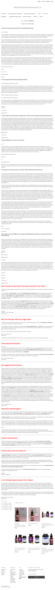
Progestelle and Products (29, 13)
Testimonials (45, 13)
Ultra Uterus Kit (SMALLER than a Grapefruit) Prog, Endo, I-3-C (20, 549)
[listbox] (22, 503)
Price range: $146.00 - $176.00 (6, 509)
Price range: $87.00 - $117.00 (6, 506)
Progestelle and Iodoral (33, 523)
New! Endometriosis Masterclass (15, 13)
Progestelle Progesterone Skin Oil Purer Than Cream (20, 526)
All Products (3, 13)
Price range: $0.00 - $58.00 (6, 503)
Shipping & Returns (27, 16)
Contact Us (35, 16)
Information (3, 16)
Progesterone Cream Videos (15, 16)
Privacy (41, 16)
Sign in (43, 1)
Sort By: (16, 502)
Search (39, 1)
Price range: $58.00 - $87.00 (6, 504)
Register (48, 1)
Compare (20, 514)
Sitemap (3, 574)
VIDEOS (39, 13)
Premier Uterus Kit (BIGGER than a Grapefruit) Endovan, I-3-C (34, 549)
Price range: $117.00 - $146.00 (6, 507)
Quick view (21, 512)
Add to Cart (21, 516)
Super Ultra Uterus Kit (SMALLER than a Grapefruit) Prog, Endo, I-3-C (48, 525)
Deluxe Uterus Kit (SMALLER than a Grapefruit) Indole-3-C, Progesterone (48, 550)
